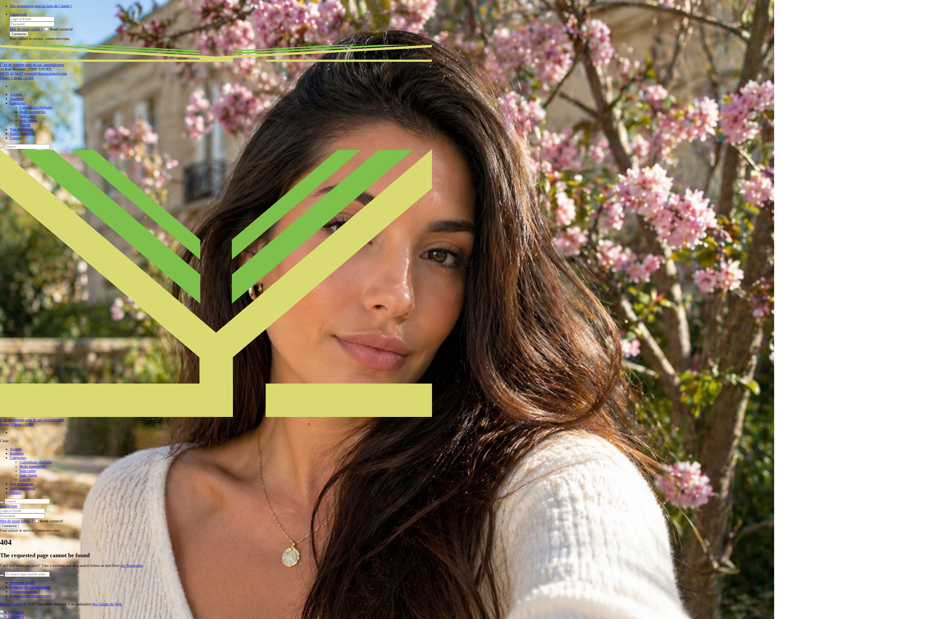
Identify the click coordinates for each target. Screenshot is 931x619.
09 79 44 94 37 (11, 73)
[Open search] (2, 148)
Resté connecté (61, 29)
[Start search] (2, 502)
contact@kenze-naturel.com (45, 73)
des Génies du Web (107, 604)
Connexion (18, 14)
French (18, 612)
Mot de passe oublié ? (26, 29)
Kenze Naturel (11, 604)
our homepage (131, 566)
